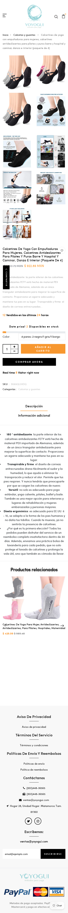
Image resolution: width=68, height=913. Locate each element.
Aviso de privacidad (34, 726)
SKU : (6, 384)
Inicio (5, 34)
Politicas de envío (34, 763)
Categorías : (10, 389)
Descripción (34, 406)
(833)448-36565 (36, 788)
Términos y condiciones (34, 745)
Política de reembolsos (34, 769)
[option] (34, 608)
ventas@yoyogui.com (36, 800)
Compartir (6, 279)
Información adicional (34, 415)
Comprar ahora (29, 362)
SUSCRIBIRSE (53, 853)
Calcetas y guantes (24, 34)
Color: (6, 336)
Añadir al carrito (43, 349)
